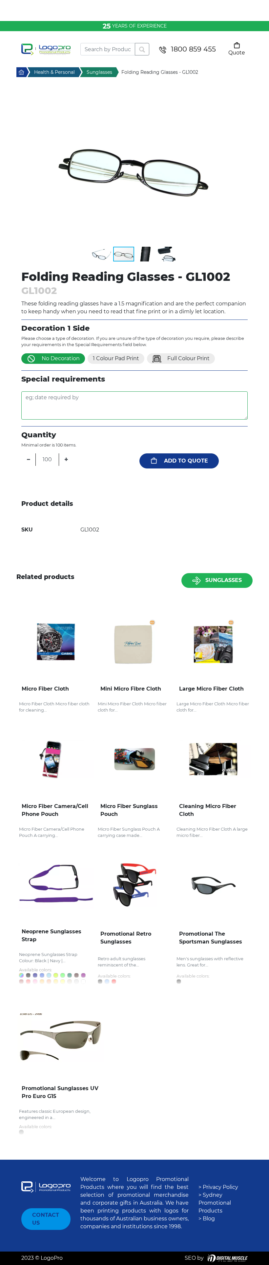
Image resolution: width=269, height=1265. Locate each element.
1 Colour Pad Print (116, 358)
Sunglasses (223, 580)
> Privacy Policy (218, 1187)
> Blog (206, 1218)
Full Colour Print (188, 358)
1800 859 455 (193, 49)
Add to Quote (186, 461)
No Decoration (61, 358)
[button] (134, 167)
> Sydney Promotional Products (214, 1203)
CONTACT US (45, 1219)
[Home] (45, 49)
